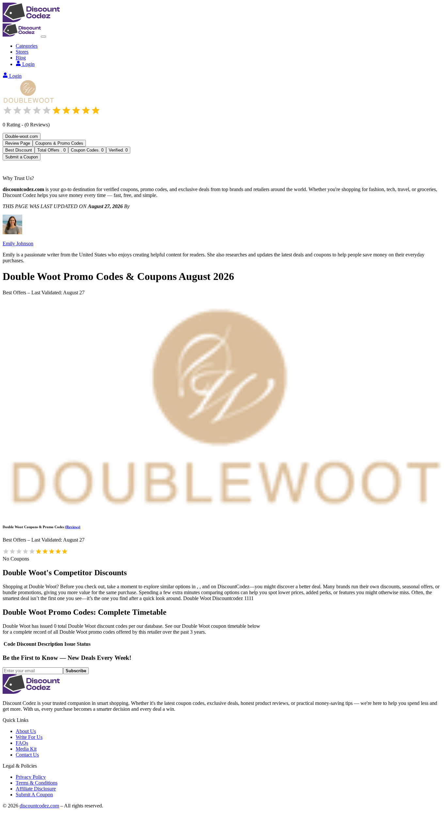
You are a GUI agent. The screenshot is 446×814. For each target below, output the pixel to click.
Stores (22, 52)
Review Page (17, 143)
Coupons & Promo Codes (59, 143)
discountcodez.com (39, 805)
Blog (21, 57)
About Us (26, 731)
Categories (27, 46)
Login (28, 64)
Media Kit (26, 749)
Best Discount (18, 150)
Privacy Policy (31, 777)
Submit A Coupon (34, 794)
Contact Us (27, 754)
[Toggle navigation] (43, 37)
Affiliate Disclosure (36, 788)
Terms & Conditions (36, 783)
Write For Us (29, 737)
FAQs (22, 743)
